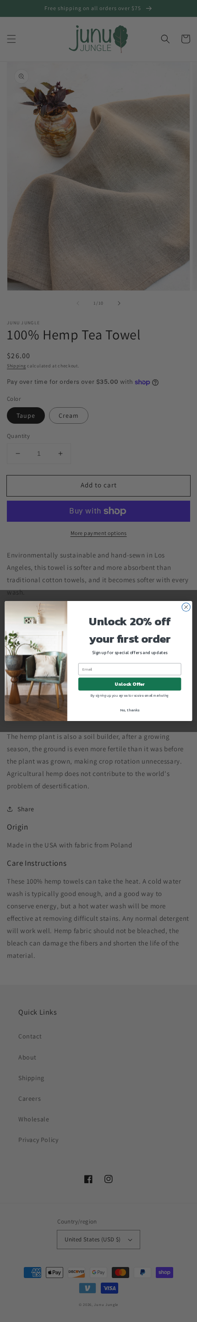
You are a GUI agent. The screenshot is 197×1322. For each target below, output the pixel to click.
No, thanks (129, 710)
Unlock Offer (130, 684)
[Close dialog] (186, 607)
